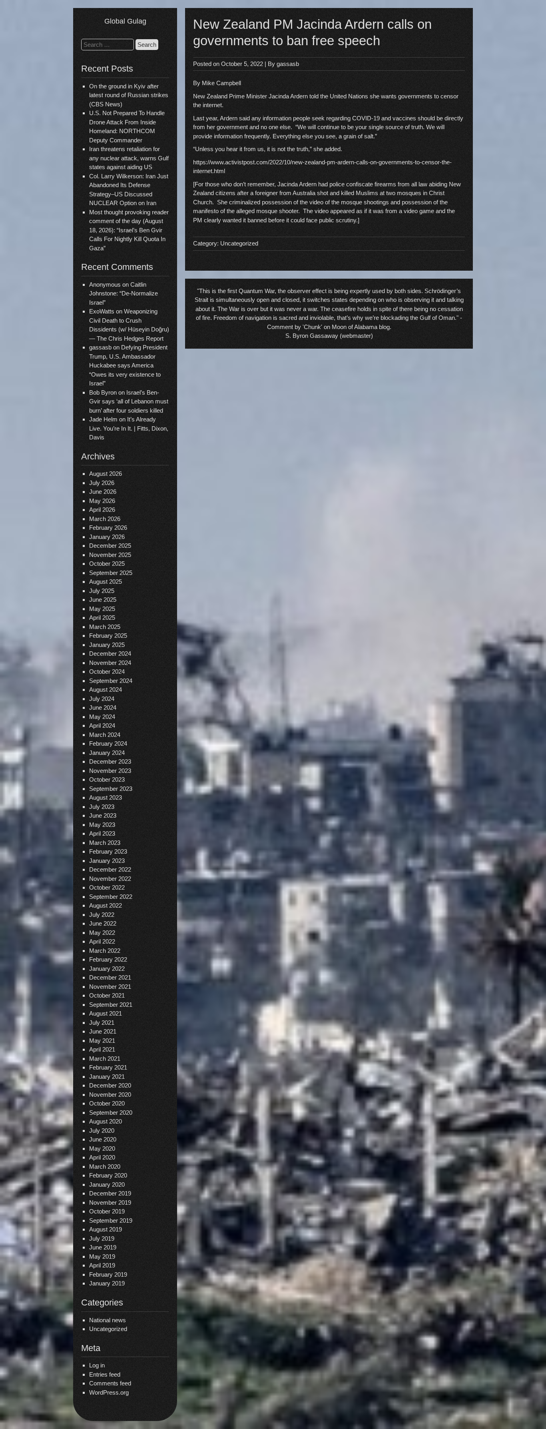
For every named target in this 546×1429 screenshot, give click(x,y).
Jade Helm (103, 419)
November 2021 (110, 986)
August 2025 (105, 581)
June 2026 (102, 491)
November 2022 (110, 878)
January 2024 (107, 752)
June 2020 (102, 1139)
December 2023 (110, 761)
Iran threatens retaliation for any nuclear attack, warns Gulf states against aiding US (129, 158)
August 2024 (105, 689)
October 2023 (107, 779)
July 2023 (101, 806)
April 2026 (102, 509)
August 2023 (105, 797)
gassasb (288, 63)
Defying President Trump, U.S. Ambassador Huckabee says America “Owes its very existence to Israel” (128, 365)
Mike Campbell (221, 83)
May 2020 (102, 1148)
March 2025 (104, 626)
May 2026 (102, 500)
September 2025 (110, 572)
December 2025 (110, 545)
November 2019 (110, 1202)
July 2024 (101, 698)
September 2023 (110, 788)
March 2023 (104, 842)
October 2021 (107, 995)
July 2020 (101, 1130)
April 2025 (102, 617)
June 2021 (102, 1031)
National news (107, 1320)
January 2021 (107, 1076)
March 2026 (104, 518)
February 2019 (108, 1274)
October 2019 (107, 1211)
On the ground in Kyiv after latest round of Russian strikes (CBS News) (128, 95)
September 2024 (110, 680)
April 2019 (102, 1265)
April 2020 (102, 1157)
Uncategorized (108, 1328)
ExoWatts (101, 311)
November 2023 (110, 770)
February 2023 (108, 851)
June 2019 (102, 1247)
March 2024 (104, 734)
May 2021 (102, 1040)
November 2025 (110, 554)
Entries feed (104, 1374)
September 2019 (110, 1220)
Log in (97, 1365)
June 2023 (102, 815)
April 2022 (102, 941)
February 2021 (108, 1067)
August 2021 (105, 1013)
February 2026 (108, 527)
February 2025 (108, 635)
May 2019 (102, 1256)
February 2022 (108, 959)
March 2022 (104, 950)
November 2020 (110, 1094)
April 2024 (102, 725)
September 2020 (110, 1112)
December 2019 (110, 1193)
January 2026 (107, 536)
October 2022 (107, 887)
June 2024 (102, 707)
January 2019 (107, 1283)
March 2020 (104, 1166)
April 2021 (102, 1049)
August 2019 (105, 1229)
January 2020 (107, 1184)
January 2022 (107, 968)
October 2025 (107, 563)
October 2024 (107, 671)
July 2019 (101, 1238)
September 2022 (110, 896)
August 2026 (105, 473)
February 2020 (108, 1175)
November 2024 (110, 662)
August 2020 (105, 1121)
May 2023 (102, 824)
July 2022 (101, 914)
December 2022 (110, 869)
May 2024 (102, 716)
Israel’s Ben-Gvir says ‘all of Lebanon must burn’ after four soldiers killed (128, 401)
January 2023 (107, 860)
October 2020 (107, 1103)
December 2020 (110, 1085)
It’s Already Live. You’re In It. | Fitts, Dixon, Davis (128, 428)
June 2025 (102, 599)
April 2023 (102, 833)
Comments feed (110, 1383)
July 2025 (101, 590)
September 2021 (110, 1004)
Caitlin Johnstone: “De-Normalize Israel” (123, 293)
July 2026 (101, 482)
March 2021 (104, 1058)
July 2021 (101, 1022)
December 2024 (110, 653)
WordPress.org (109, 1392)
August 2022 (105, 905)
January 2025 (107, 644)
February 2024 (108, 743)
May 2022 (102, 932)
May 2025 (102, 608)
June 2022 (102, 923)
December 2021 (110, 977)
